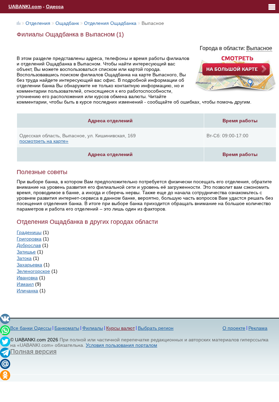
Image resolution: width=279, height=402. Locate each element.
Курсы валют (120, 328)
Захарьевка (29, 264)
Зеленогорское (33, 271)
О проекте (234, 328)
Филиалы (92, 328)
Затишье (26, 251)
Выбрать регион (156, 328)
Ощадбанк (67, 23)
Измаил (25, 284)
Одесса (55, 6)
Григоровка (29, 239)
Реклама (257, 328)
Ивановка (27, 277)
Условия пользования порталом (121, 345)
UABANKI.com (25, 6)
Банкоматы (66, 328)
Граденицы (29, 232)
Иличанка (27, 290)
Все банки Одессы (30, 328)
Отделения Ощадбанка (110, 23)
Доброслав (29, 245)
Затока (24, 258)
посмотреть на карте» (43, 141)
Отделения (38, 23)
